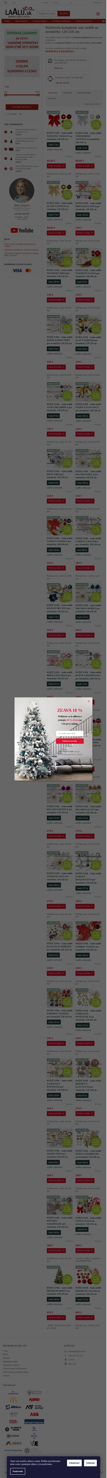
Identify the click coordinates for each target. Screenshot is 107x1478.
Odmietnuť (74, 1463)
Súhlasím (90, 1463)
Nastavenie (18, 1471)
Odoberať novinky (69, 741)
